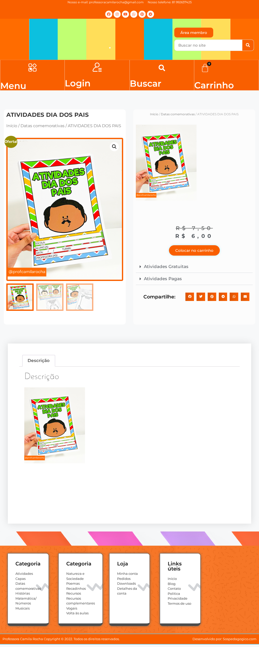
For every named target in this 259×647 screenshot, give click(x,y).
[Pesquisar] (248, 45)
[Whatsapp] (133, 14)
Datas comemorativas (42, 125)
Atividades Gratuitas (166, 266)
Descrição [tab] (39, 360)
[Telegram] (150, 14)
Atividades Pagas (163, 278)
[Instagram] (117, 14)
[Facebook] (108, 14)
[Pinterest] (142, 14)
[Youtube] (125, 14)
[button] (32, 68)
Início (11, 125)
